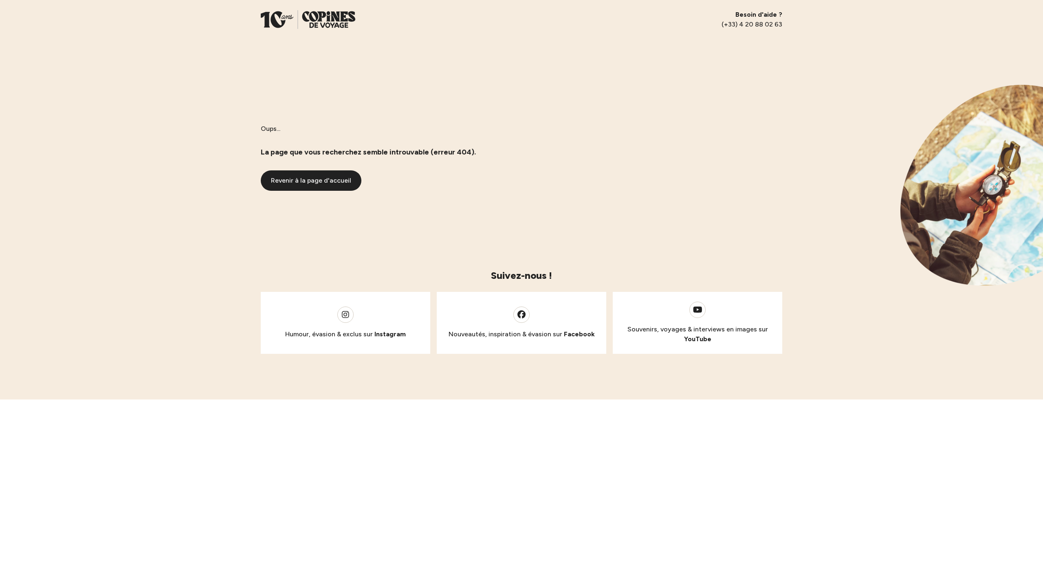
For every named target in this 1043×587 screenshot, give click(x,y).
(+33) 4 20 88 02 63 (752, 24)
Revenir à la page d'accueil (311, 180)
